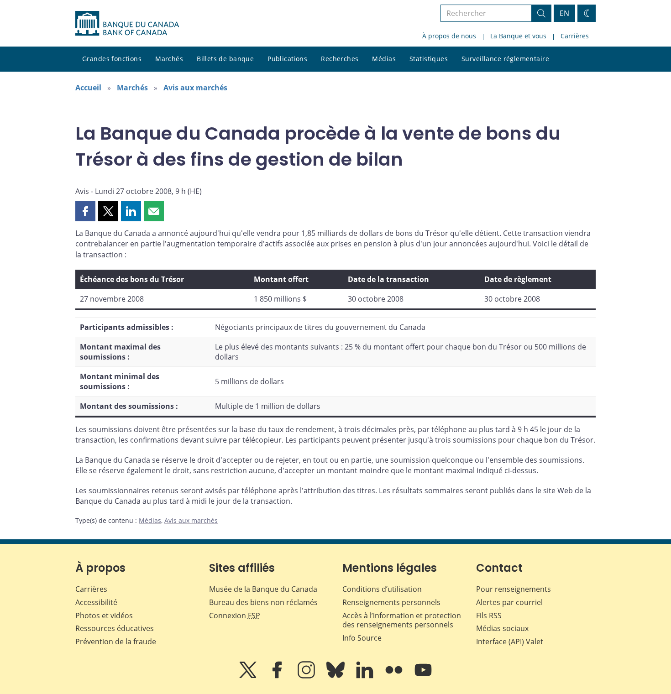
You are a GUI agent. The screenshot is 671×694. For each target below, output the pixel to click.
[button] (85, 211)
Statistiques (428, 58)
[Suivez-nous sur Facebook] (278, 676)
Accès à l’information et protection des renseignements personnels (401, 620)
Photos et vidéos (104, 616)
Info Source (362, 638)
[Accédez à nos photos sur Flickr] (394, 676)
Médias (384, 58)
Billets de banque (225, 58)
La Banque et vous (518, 35)
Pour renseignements (513, 589)
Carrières (575, 35)
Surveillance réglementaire (505, 58)
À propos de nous (449, 35)
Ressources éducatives (114, 628)
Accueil (88, 88)
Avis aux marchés (195, 88)
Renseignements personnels (391, 602)
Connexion (234, 616)
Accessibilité (96, 602)
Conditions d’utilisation (382, 589)
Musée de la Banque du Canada (263, 589)
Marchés (169, 58)
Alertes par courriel (509, 602)
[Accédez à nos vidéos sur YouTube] (423, 676)
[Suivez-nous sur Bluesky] (336, 676)
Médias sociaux (502, 628)
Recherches (339, 58)
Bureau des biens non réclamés (263, 602)
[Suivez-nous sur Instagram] (307, 676)
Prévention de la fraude (115, 642)
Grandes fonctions (112, 58)
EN (564, 13)
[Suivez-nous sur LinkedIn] (365, 676)
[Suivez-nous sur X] (248, 676)
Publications (287, 58)
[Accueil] (127, 23)
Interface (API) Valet (509, 642)
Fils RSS (489, 616)
